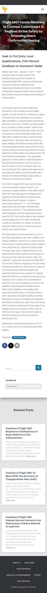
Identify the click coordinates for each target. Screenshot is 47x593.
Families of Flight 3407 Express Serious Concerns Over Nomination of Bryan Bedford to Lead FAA (23, 522)
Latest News (29, 563)
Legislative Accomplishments (18, 575)
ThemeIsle (32, 587)
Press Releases (19, 337)
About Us (16, 563)
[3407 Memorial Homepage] (6, 9)
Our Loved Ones (23, 581)
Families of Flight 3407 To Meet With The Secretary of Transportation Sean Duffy (22, 476)
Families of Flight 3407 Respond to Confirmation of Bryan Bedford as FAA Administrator (22, 433)
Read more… (31, 456)
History (37, 575)
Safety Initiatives (24, 569)
